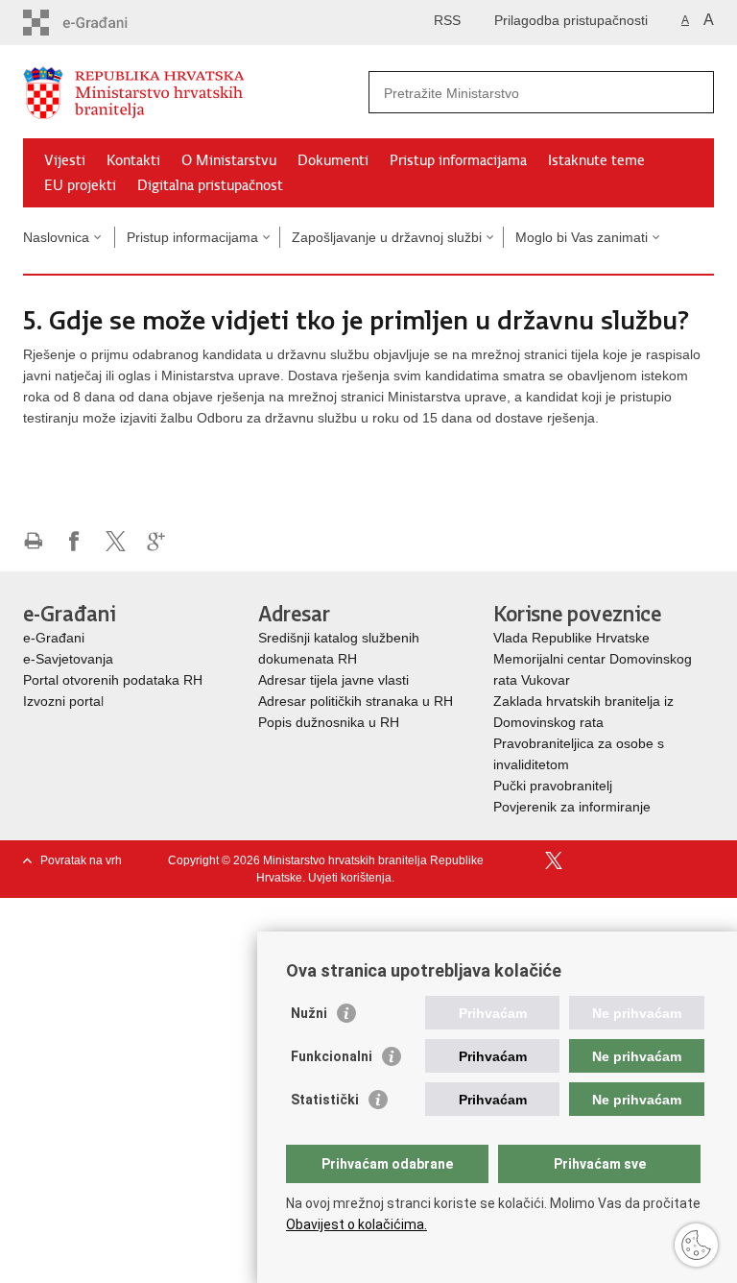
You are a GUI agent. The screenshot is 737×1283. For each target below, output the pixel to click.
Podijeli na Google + (157, 541)
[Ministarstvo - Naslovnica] (195, 92)
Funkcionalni (331, 1056)
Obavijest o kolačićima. (356, 1224)
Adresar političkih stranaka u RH (355, 701)
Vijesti (64, 160)
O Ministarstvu (228, 160)
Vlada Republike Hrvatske (573, 637)
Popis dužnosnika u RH (328, 722)
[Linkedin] (704, 860)
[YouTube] (585, 860)
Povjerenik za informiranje (572, 806)
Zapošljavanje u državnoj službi (387, 237)
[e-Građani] (105, 23)
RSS (447, 20)
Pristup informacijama (458, 160)
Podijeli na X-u (116, 541)
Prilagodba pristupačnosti (571, 20)
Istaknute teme (596, 160)
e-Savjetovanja (68, 658)
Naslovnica (56, 237)
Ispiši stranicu (33, 541)
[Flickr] (615, 860)
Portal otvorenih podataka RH (112, 680)
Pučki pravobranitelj (552, 785)
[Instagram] (674, 860)
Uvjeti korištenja (350, 877)
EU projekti (80, 185)
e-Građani (53, 637)
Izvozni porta (62, 701)
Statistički (325, 1099)
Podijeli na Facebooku (74, 541)
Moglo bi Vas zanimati (581, 237)
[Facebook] (525, 860)
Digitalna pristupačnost (210, 185)
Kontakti (133, 160)
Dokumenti (332, 160)
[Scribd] (644, 860)
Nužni (309, 1013)
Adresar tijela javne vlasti (333, 680)
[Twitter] (555, 860)
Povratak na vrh (81, 860)
